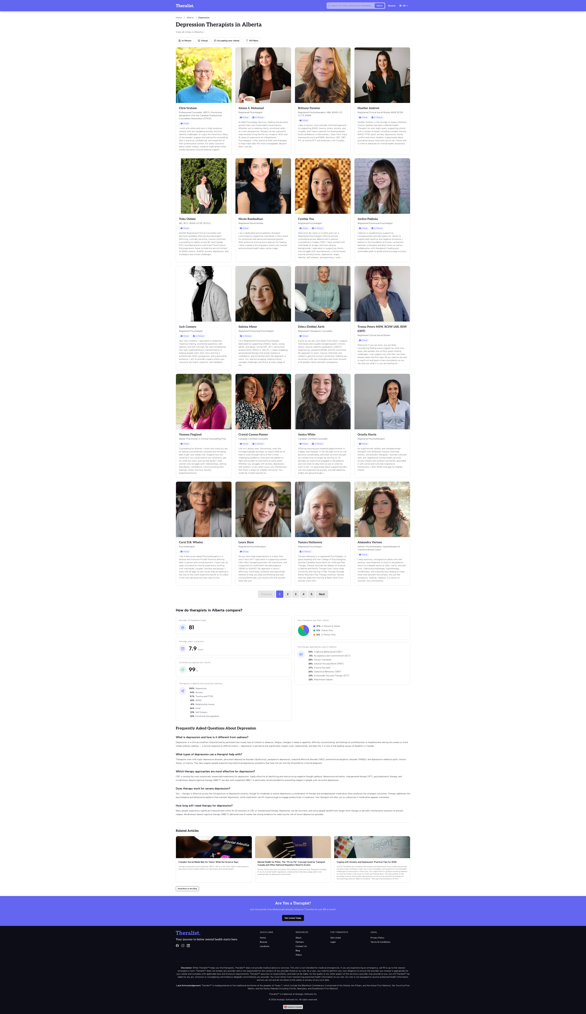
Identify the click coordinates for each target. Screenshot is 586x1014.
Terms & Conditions (380, 942)
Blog (298, 950)
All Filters (253, 40)
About (298, 937)
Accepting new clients (228, 40)
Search (379, 6)
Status (299, 955)
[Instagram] (182, 945)
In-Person (186, 40)
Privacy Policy (377, 937)
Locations (264, 946)
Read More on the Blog (187, 889)
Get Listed (335, 937)
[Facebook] (177, 945)
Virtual (204, 40)
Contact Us (301, 946)
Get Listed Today (293, 918)
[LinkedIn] (188, 945)
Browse (392, 5)
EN (404, 5)
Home (179, 17)
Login (333, 942)
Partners (300, 942)
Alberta (190, 17)
